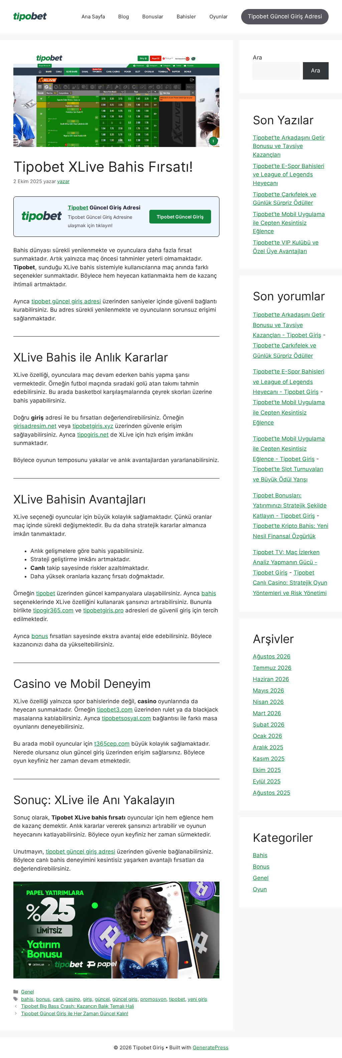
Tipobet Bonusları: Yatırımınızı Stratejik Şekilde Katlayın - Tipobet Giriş (290, 505)
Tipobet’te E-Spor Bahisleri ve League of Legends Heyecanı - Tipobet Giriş (288, 381)
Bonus (261, 866)
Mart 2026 (267, 713)
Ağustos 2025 (271, 792)
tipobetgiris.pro (103, 610)
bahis (208, 593)
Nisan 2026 (268, 702)
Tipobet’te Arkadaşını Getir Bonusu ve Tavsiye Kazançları (289, 146)
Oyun (260, 889)
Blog (123, 16)
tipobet (45, 593)
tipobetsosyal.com (126, 718)
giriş (87, 999)
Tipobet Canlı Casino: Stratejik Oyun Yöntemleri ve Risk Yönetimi (290, 582)
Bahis (260, 855)
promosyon (153, 999)
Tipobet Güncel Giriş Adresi (285, 16)
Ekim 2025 (267, 770)
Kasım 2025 (269, 758)
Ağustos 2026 (272, 656)
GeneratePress (210, 1047)
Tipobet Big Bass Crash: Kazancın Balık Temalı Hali (77, 1006)
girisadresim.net (34, 426)
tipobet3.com (115, 709)
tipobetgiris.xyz (92, 426)
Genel (27, 992)
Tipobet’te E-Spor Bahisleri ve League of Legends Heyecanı (288, 174)
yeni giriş (197, 999)
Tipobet (78, 207)
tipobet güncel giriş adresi (66, 301)
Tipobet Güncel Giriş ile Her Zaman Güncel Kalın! (74, 1013)
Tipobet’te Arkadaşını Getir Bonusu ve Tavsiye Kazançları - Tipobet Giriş (289, 324)
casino (72, 999)
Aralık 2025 (268, 747)
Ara (257, 57)
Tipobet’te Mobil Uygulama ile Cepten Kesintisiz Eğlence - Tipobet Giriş (289, 448)
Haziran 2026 (271, 679)
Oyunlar (218, 16)
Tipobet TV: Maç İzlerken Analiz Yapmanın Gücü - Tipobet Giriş (286, 562)
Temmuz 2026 (272, 667)
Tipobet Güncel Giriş (180, 216)
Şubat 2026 (269, 724)
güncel (102, 999)
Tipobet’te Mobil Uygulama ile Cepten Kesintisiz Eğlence (289, 223)
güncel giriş (125, 999)
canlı (58, 999)
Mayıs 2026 (268, 690)
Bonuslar (152, 16)
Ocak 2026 (267, 736)
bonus (39, 636)
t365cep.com (112, 743)
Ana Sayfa (93, 16)
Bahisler (186, 16)
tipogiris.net (93, 434)
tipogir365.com (53, 610)
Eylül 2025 (267, 781)
